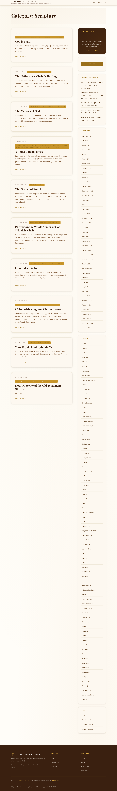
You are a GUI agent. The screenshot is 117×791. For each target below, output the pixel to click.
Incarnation (86, 480)
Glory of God (86, 458)
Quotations (86, 645)
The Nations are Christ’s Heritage (36, 76)
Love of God (86, 549)
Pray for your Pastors (91, 98)
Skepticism (85, 672)
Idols (83, 476)
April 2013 (85, 236)
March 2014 (86, 214)
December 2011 (87, 309)
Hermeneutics (87, 471)
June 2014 (85, 200)
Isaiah (84, 490)
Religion (85, 649)
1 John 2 (25, 145)
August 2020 (86, 136)
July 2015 (85, 173)
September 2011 (87, 323)
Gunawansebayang (87, 117)
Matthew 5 (52, 147)
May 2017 (85, 154)
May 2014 (85, 204)
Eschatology (86, 444)
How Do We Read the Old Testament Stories (38, 387)
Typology (47, 381)
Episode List (55, 762)
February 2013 (87, 246)
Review (84, 654)
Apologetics (86, 371)
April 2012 (85, 291)
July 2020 (85, 141)
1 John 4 (31, 145)
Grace (84, 467)
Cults (84, 407)
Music (84, 594)
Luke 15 (84, 558)
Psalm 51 (45, 263)
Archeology (86, 375)
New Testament (54, 222)
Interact (102, 3)
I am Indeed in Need (27, 268)
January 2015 (86, 186)
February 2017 (87, 168)
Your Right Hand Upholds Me (34, 347)
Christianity (86, 389)
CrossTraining (87, 403)
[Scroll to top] (112, 787)
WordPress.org (87, 729)
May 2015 (85, 177)
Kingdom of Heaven (89, 531)
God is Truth (23, 41)
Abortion (85, 357)
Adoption (85, 362)
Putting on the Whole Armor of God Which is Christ (37, 228)
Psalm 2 (47, 72)
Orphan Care (86, 617)
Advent (84, 366)
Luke (83, 553)
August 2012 (86, 273)
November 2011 (87, 314)
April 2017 (85, 159)
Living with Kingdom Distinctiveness (39, 309)
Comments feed (87, 724)
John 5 (61, 37)
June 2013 (85, 232)
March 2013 (86, 241)
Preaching (38, 381)
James (26, 147)
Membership (86, 585)
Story (84, 677)
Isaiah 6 (84, 499)
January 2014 (86, 223)
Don (82, 110)
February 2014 (87, 218)
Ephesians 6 (43, 222)
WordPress (55, 780)
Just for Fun (86, 526)
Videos (54, 381)
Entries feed (86, 720)
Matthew (31, 72)
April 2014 (85, 209)
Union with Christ (88, 695)
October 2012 (86, 264)
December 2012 (87, 255)
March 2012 (86, 296)
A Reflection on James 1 (30, 151)
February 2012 (87, 300)
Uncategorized (59, 106)
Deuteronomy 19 (47, 37)
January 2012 (86, 305)
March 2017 (86, 163)
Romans (85, 658)
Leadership (86, 544)
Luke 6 (37, 147)
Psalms (51, 263)
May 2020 (85, 145)
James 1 (31, 147)
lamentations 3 (47, 106)
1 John (18, 145)
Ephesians (55, 145)
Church (84, 394)
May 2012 (85, 287)
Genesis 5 (40, 185)
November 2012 (87, 259)
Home (83, 758)
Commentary (21, 305)
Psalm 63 (32, 342)
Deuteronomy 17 (34, 37)
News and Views (87, 608)
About (92, 3)
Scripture (60, 147)
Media (84, 581)
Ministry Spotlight (88, 590)
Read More (19, 56)
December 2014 (87, 191)
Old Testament (35, 263)
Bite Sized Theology (43, 145)
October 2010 (86, 328)
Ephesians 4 (86, 435)
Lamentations (35, 106)
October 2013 (86, 227)
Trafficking (86, 681)
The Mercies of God (27, 111)
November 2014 (87, 195)
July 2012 (85, 278)
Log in (84, 715)
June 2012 (85, 282)
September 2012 (87, 268)
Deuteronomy (21, 37)
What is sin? (95, 105)
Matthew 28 (39, 72)
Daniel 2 (29, 305)
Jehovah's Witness (88, 512)
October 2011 (86, 319)
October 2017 (86, 150)
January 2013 (86, 250)
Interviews (85, 485)
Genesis (33, 185)
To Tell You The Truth (23, 780)
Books (84, 385)
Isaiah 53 (85, 494)
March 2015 (86, 182)
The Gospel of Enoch (28, 189)
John (56, 37)
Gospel (20, 147)
